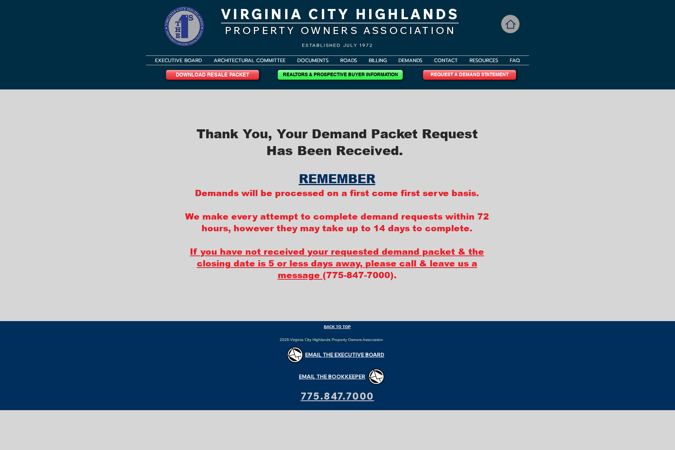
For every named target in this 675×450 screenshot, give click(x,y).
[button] (312, 60)
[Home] (510, 24)
